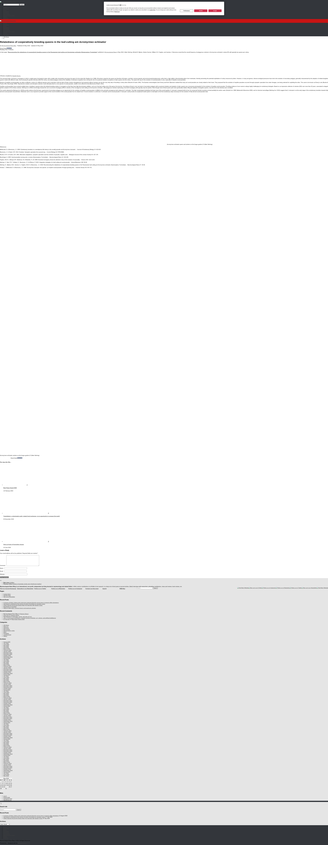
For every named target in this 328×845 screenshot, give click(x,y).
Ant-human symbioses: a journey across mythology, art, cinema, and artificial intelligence (32, 618)
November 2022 (7, 702)
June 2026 (6, 644)
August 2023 (6, 689)
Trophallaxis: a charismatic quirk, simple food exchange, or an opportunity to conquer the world (31, 516)
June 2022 (6, 709)
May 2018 (6, 776)
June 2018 (6, 774)
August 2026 (6, 642)
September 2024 (7, 673)
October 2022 (7, 703)
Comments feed (7, 798)
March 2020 (6, 745)
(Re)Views (6, 13)
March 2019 (6, 762)
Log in (5, 796)
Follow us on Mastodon (58, 588)
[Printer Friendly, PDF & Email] (5, 458)
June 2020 (6, 741)
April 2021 (6, 728)
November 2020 (7, 735)
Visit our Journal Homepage (8, 588)
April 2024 (6, 680)
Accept (215, 10)
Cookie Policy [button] (152, 10)
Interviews (6, 8)
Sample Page (7, 595)
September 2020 (7, 737)
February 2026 (7, 650)
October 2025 (7, 655)
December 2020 (7, 733)
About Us (5, 18)
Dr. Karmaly (6, 619)
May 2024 (6, 678)
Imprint (104, 588)
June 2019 (6, 758)
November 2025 (7, 654)
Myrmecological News (111, 52)
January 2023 (7, 699)
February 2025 (7, 666)
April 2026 (6, 647)
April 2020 (6, 744)
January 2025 (7, 668)
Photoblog (6, 11)
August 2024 (6, 674)
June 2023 (6, 692)
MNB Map (122, 588)
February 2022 (7, 714)
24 (6, 787)
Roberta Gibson (24, 614)
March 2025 (6, 665)
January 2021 (7, 732)
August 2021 (6, 722)
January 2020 (7, 748)
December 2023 (7, 685)
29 (2, 788)
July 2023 (6, 691)
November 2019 (7, 751)
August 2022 (6, 706)
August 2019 (6, 755)
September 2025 (7, 657)
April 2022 (6, 711)
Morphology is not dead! (9, 606)
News (4, 10)
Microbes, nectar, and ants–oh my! (22, 616)
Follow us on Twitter (40, 588)
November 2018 (7, 767)
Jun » (2, 790)
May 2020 (6, 743)
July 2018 (6, 773)
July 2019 (6, 756)
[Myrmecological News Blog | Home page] (8, 2)
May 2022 (6, 710)
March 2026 (6, 648)
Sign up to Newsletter (9, 596)
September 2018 (7, 770)
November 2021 (7, 718)
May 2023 (6, 694)
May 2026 (6, 646)
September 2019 (7, 754)
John (4, 618)
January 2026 (7, 651)
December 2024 (7, 669)
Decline (201, 10)
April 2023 (6, 695)
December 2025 (7, 653)
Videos (5, 17)
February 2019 (7, 763)
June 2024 (6, 677)
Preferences (186, 10)
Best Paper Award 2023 (10, 488)
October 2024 (7, 672)
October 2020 (7, 736)
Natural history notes (9, 15)
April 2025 (6, 663)
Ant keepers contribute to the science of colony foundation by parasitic (24, 604)
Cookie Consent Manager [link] (112, 5)
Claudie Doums (16, 76)
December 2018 (7, 766)
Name (2, 568)
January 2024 (7, 684)
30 (4, 788)
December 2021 (7, 717)
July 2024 (6, 676)
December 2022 (7, 700)
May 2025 (6, 662)
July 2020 (6, 740)
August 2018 (6, 771)
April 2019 (6, 760)
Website (2, 574)
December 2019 (7, 750)
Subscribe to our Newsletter (25, 588)
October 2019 (7, 752)
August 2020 (6, 739)
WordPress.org (7, 800)
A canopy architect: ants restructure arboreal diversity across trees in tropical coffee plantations (31, 602)
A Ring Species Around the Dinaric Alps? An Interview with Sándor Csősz (22, 605)
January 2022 (7, 715)
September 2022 (7, 704)
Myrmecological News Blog (9, 45)
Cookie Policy (7, 594)
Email (2, 571)
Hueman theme (22, 843)
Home (5, 7)
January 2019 (7, 765)
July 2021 (6, 724)
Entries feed (6, 797)
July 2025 (6, 659)
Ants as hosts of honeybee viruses (13, 544)
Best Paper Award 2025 (18, 619)
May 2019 (6, 759)
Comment (3, 565)
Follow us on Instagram (75, 588)
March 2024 (6, 681)
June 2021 (6, 725)
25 (7, 787)
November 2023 (7, 687)
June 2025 (6, 661)
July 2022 (6, 707)
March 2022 (6, 713)
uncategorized (7, 634)
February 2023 (7, 698)
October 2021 (7, 719)
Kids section (6, 14)
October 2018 (7, 769)
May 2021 (6, 726)
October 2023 (7, 688)
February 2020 (7, 747)
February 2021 (7, 730)
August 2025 (6, 658)
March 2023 (6, 696)
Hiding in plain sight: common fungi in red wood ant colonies (19, 608)
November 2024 (7, 670)
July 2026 (6, 643)
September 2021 (7, 721)
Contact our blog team (91, 588)
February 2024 (7, 683)
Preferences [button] (117, 11)
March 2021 (6, 729)
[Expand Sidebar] (0, 580)
